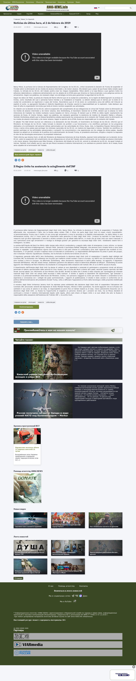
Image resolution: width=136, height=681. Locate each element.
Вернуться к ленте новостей (68, 591)
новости (41, 150)
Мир (97, 14)
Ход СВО (30, 14)
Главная (17, 19)
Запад (88, 14)
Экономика (30, 2)
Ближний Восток (56, 14)
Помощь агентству (66, 586)
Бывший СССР (74, 14)
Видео (78, 2)
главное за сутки (20, 150)
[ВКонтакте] (16, 160)
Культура (70, 2)
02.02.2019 (22, 27)
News (23, 19)
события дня (50, 150)
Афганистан (7, 14)
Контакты (83, 586)
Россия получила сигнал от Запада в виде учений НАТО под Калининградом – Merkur (41, 414)
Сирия (19, 14)
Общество (39, 2)
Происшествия (50, 2)
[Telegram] (19, 160)
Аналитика (61, 2)
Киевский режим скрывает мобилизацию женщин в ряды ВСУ (41, 375)
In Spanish (30, 19)
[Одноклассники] (22, 160)
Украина (40, 14)
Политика (6, 2)
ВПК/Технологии (18, 2)
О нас (50, 586)
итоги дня (32, 150)
